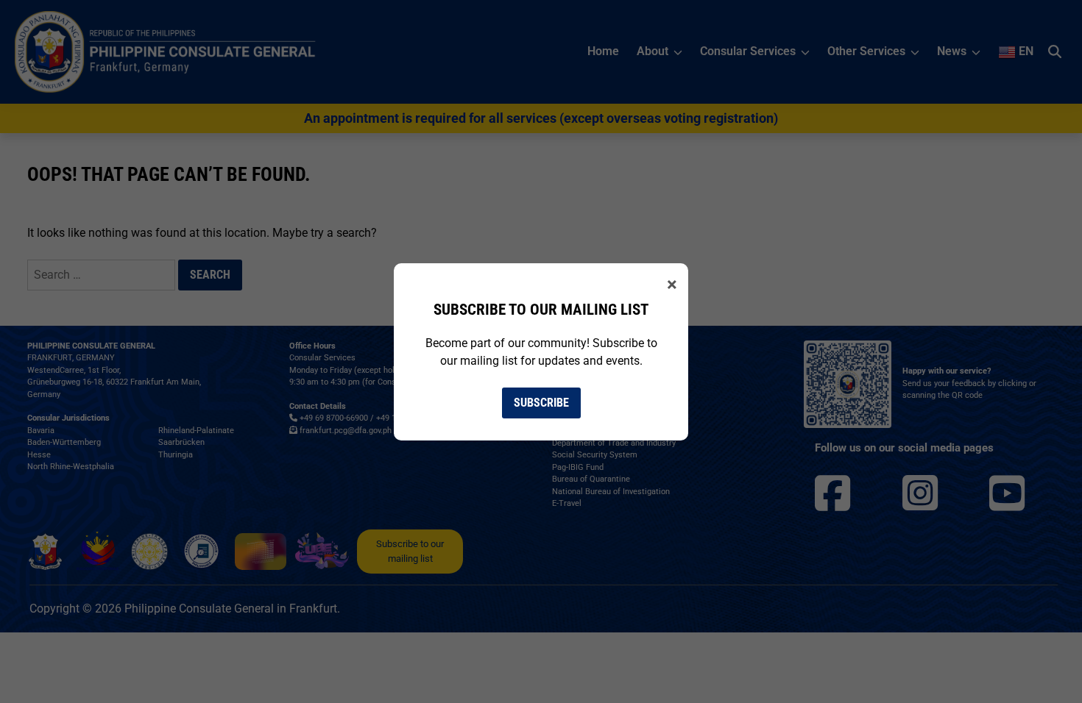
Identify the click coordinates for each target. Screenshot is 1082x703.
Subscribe (541, 403)
